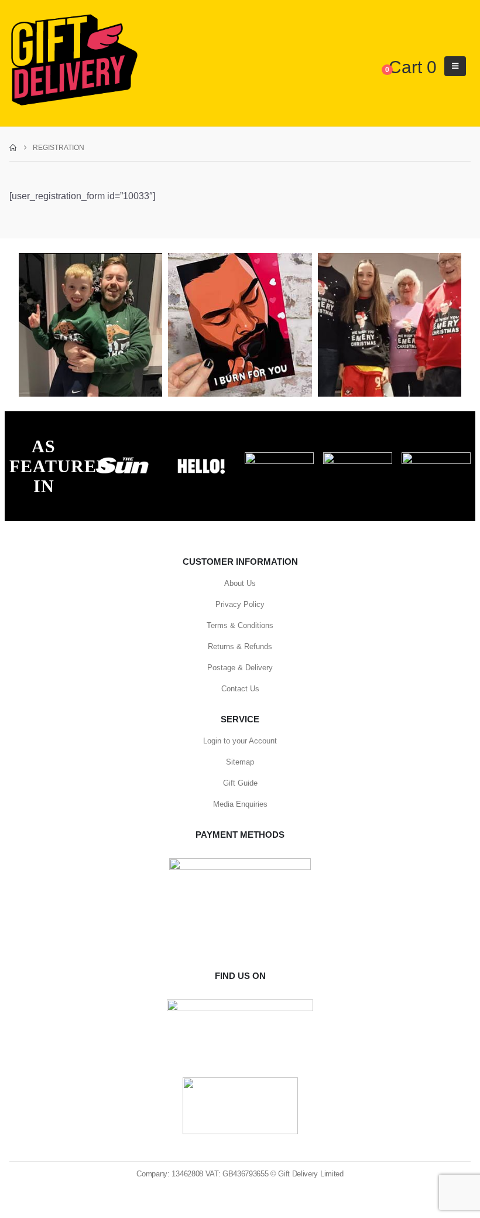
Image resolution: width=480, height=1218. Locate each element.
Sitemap (240, 762)
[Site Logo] (73, 60)
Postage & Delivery (240, 667)
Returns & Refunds (240, 646)
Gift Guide (240, 783)
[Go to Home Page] (12, 147)
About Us (240, 583)
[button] (455, 66)
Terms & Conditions (240, 625)
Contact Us (240, 688)
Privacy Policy (240, 604)
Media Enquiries (240, 804)
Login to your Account (240, 740)
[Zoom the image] (122, 458)
